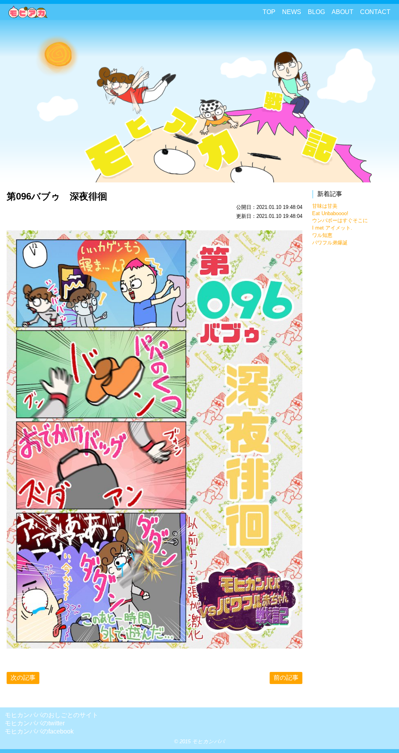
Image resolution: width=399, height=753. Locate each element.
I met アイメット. (332, 228)
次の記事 (23, 677)
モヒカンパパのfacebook (39, 731)
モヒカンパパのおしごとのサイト (51, 715)
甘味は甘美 (324, 206)
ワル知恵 (322, 235)
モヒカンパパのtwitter (35, 723)
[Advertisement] (353, 371)
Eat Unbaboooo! (330, 213)
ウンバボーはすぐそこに (340, 220)
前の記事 (286, 677)
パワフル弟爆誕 (330, 243)
